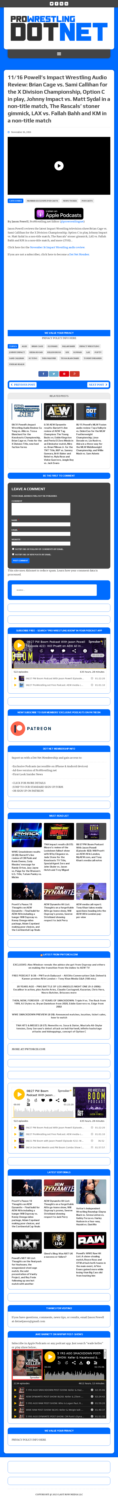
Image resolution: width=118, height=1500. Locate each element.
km (67, 352)
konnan (77, 352)
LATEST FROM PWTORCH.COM (60, 954)
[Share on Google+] (75, 373)
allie (24, 346)
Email (15, 530)
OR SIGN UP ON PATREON (28, 790)
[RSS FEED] (61, 3)
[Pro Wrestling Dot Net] (59, 28)
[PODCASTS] (66, 3)
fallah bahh (68, 346)
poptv (98, 352)
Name (15, 520)
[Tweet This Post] (54, 373)
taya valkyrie (49, 358)
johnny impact (17, 352)
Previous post (24, 384)
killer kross (54, 352)
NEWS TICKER (70, 201)
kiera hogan (36, 352)
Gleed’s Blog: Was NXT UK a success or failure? (58, 1255)
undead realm (16, 364)
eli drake (53, 346)
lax (88, 352)
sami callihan (16, 358)
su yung (33, 358)
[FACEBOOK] (56, 3)
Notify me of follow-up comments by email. (39, 549)
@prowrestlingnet (72, 221)
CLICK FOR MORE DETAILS (29, 782)
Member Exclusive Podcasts (42, 201)
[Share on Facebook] (43, 373)
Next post (96, 384)
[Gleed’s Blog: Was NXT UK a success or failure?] (59, 1246)
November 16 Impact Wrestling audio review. (58, 247)
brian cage (37, 346)
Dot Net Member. (79, 254)
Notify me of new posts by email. (33, 554)
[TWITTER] (51, 3)
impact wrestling (89, 346)
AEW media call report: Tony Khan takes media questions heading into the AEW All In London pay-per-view (91, 911)
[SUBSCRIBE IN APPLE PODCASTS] (59, 217)
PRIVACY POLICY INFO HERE (59, 338)
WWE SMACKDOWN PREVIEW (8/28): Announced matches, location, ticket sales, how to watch (59, 1016)
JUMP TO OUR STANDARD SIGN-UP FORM (38, 786)
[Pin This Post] (64, 373)
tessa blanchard (70, 358)
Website (16, 539)
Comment (17, 501)
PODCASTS (87, 201)
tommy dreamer (93, 358)
